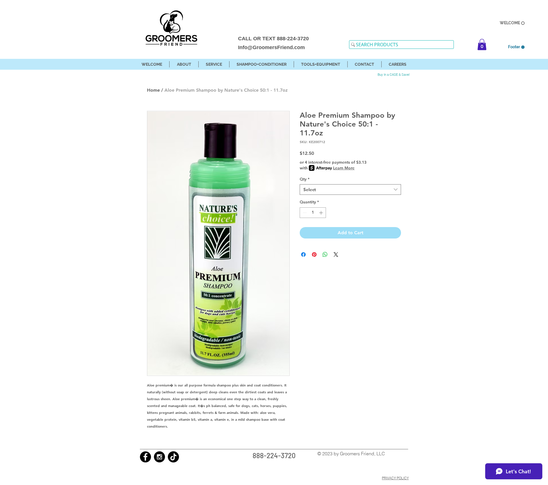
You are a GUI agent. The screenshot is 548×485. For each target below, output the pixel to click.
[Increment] (321, 213)
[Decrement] (304, 213)
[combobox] (350, 189)
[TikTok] (173, 456)
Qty (304, 179)
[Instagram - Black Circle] (159, 456)
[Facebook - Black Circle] (145, 456)
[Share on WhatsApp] (325, 254)
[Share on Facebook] (303, 254)
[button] (482, 44)
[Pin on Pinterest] (314, 254)
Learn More (343, 168)
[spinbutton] (313, 213)
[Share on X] (336, 254)
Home (153, 90)
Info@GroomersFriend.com (271, 47)
